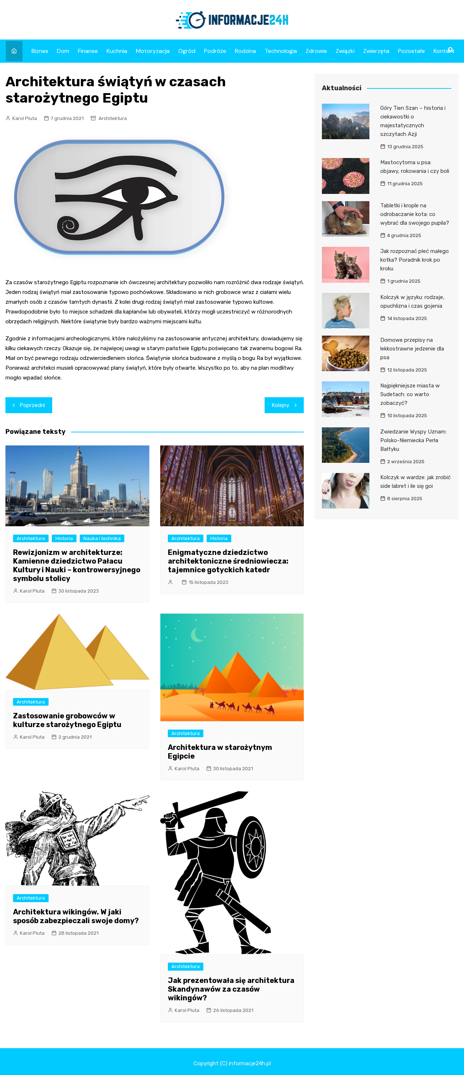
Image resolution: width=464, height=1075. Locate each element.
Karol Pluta (24, 118)
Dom (63, 51)
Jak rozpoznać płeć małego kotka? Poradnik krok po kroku (414, 260)
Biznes (40, 51)
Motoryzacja (153, 51)
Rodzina (245, 51)
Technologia (281, 51)
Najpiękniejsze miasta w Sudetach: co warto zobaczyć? (410, 394)
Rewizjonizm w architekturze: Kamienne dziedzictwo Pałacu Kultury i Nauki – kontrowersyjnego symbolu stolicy (76, 565)
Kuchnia (117, 51)
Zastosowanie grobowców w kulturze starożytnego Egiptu (67, 720)
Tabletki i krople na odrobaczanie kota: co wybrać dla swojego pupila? (414, 214)
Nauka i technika (102, 538)
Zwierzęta (376, 51)
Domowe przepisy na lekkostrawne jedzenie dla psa (412, 349)
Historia (64, 538)
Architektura (113, 118)
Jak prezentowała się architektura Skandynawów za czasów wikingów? (231, 989)
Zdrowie (316, 51)
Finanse (88, 51)
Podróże (215, 51)
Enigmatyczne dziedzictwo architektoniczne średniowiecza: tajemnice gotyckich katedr (228, 561)
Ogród (186, 51)
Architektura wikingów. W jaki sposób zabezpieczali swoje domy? (76, 916)
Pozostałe (411, 51)
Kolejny (280, 405)
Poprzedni (32, 405)
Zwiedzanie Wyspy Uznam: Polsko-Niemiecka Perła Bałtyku (413, 440)
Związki (345, 51)
